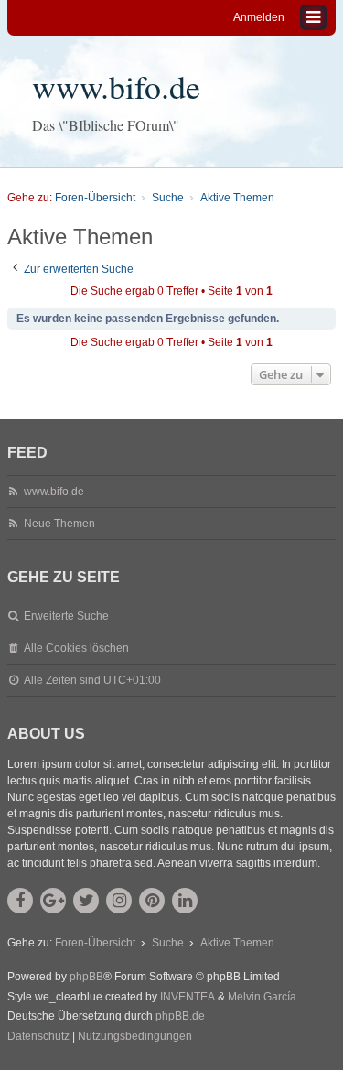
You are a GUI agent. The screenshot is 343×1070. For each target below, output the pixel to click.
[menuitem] (38, 1037)
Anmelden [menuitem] (258, 17)
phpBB (86, 976)
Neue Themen (59, 523)
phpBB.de (180, 1016)
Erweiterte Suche (66, 616)
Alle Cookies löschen (76, 648)
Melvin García (262, 996)
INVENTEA (187, 996)
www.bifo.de (116, 86)
